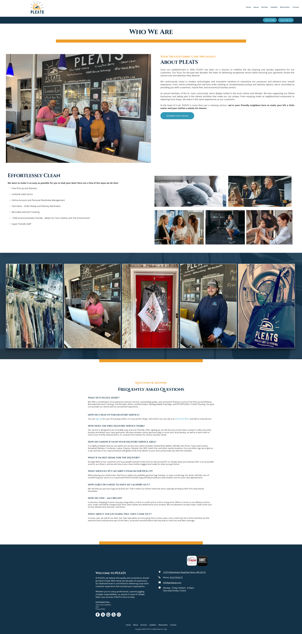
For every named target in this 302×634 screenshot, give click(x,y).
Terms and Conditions (103, 605)
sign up (99, 418)
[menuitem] (248, 7)
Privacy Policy (100, 609)
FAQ (97, 607)
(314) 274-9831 (182, 418)
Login (165, 629)
